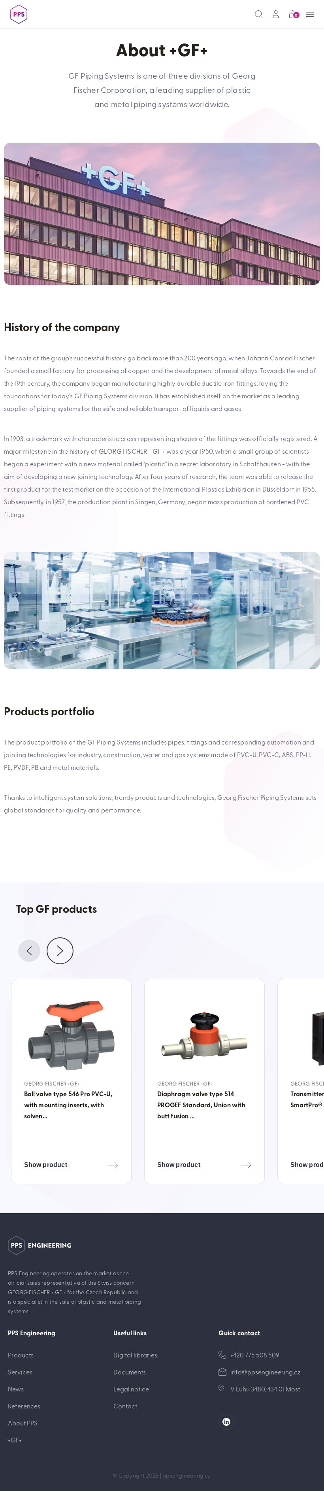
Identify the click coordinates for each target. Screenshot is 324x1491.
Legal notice (131, 1388)
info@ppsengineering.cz (265, 1371)
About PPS (23, 1422)
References (24, 1405)
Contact (125, 1405)
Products (21, 1354)
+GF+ (15, 1439)
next (60, 950)
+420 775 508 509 (254, 1354)
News (16, 1388)
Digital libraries (135, 1354)
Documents (129, 1371)
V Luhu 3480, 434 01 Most (265, 1388)
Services (20, 1371)
